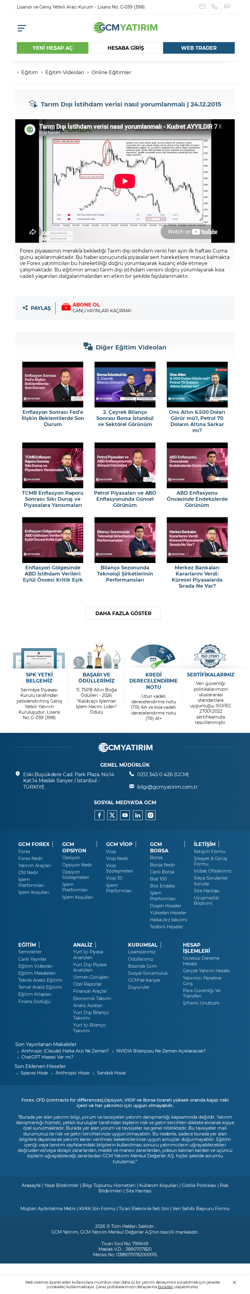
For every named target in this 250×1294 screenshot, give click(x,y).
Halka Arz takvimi (168, 920)
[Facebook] (99, 815)
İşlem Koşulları (33, 892)
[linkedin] (138, 815)
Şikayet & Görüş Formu (210, 861)
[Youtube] (125, 815)
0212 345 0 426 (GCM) (163, 774)
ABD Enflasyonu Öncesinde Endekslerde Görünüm (197, 499)
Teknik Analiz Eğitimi (40, 980)
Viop (111, 851)
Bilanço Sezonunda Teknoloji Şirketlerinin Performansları (125, 574)
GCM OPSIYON (74, 847)
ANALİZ (82, 945)
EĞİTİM (27, 945)
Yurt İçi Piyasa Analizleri (88, 954)
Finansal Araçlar (90, 991)
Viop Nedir (117, 858)
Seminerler (30, 952)
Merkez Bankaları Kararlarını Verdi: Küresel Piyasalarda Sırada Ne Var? (197, 577)
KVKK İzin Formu (97, 1208)
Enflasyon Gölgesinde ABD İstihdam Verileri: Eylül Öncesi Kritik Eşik (53, 574)
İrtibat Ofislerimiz (212, 871)
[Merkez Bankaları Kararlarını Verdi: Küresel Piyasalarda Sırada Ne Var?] (197, 540)
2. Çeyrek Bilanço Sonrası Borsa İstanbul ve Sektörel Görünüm (125, 418)
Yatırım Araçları (34, 865)
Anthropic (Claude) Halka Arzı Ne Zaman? (65, 1051)
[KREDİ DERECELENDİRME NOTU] (153, 656)
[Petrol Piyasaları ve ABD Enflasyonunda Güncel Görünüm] (125, 465)
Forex (24, 851)
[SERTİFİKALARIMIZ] (211, 656)
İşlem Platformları (31, 882)
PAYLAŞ (41, 308)
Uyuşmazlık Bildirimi (206, 900)
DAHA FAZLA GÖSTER (123, 613)
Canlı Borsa (162, 872)
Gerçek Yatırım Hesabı (206, 970)
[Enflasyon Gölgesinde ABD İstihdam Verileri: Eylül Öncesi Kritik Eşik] (52, 540)
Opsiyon (71, 857)
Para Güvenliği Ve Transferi (201, 993)
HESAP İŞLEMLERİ (196, 948)
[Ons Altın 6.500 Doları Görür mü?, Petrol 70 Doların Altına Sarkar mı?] (197, 384)
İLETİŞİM (205, 844)
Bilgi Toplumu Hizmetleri (109, 1185)
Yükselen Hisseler (168, 913)
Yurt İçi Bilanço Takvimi (89, 1027)
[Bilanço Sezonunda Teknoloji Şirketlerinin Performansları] (125, 540)
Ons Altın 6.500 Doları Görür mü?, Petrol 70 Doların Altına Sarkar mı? (197, 421)
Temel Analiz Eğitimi (40, 987)
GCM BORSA (159, 847)
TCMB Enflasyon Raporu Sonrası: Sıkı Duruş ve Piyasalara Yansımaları (53, 499)
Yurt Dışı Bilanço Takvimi (91, 1015)
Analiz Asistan (87, 1005)
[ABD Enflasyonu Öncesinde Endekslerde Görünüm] (197, 465)
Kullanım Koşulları (158, 1185)
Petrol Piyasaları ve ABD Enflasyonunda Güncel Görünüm (125, 499)
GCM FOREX (33, 844)
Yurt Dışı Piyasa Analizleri (89, 967)
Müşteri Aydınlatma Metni (48, 1208)
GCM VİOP (119, 844)
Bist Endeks (162, 886)
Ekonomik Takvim (92, 998)
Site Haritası (207, 891)
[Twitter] (112, 815)
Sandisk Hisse (111, 1073)
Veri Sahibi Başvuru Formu (201, 1208)
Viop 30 (114, 878)
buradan (165, 1286)
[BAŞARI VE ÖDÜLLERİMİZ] (96, 656)
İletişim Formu (209, 851)
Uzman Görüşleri (91, 977)
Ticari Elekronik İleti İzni (144, 1208)
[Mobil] (22, 28)
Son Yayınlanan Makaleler (46, 1044)
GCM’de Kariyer (144, 980)
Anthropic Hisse (72, 1073)
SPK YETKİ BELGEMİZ (39, 678)
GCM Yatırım (64, 1232)
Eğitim (29, 72)
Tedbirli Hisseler (166, 927)
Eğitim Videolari (64, 72)
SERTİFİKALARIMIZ (210, 675)
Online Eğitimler (111, 72)
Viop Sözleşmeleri (119, 868)
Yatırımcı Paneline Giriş (202, 980)
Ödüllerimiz (140, 959)
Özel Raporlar (87, 984)
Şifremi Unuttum (201, 1003)
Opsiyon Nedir (77, 865)
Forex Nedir (30, 858)
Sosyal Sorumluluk (148, 973)
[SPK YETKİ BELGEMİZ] (39, 656)
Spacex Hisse (34, 1073)
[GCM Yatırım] (125, 31)
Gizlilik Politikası (199, 1185)
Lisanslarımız (141, 952)
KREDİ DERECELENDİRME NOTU (153, 681)
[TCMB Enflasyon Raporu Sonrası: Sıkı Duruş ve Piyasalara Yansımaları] (52, 465)
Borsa (156, 857)
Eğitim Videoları (35, 966)
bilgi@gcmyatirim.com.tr (167, 786)
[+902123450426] (215, 7)
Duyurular (139, 987)
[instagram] (150, 815)
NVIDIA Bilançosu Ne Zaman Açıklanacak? (161, 1051)
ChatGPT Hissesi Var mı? (47, 1057)
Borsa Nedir (162, 865)
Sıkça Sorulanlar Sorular (211, 880)
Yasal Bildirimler (61, 1185)
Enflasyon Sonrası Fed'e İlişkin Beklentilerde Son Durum (53, 418)
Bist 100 (158, 879)
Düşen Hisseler (165, 906)
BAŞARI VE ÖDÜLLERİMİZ (96, 678)
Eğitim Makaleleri (36, 973)
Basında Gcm (142, 966)
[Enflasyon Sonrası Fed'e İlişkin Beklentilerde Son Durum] (52, 384)
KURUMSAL (143, 945)
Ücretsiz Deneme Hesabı (201, 960)
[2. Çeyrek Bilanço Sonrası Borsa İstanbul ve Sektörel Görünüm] (125, 384)
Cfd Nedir (28, 872)
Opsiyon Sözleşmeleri (75, 874)
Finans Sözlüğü (34, 1001)
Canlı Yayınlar (32, 959)
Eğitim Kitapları (35, 994)
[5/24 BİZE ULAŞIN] (202, 7)
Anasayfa (31, 1185)
